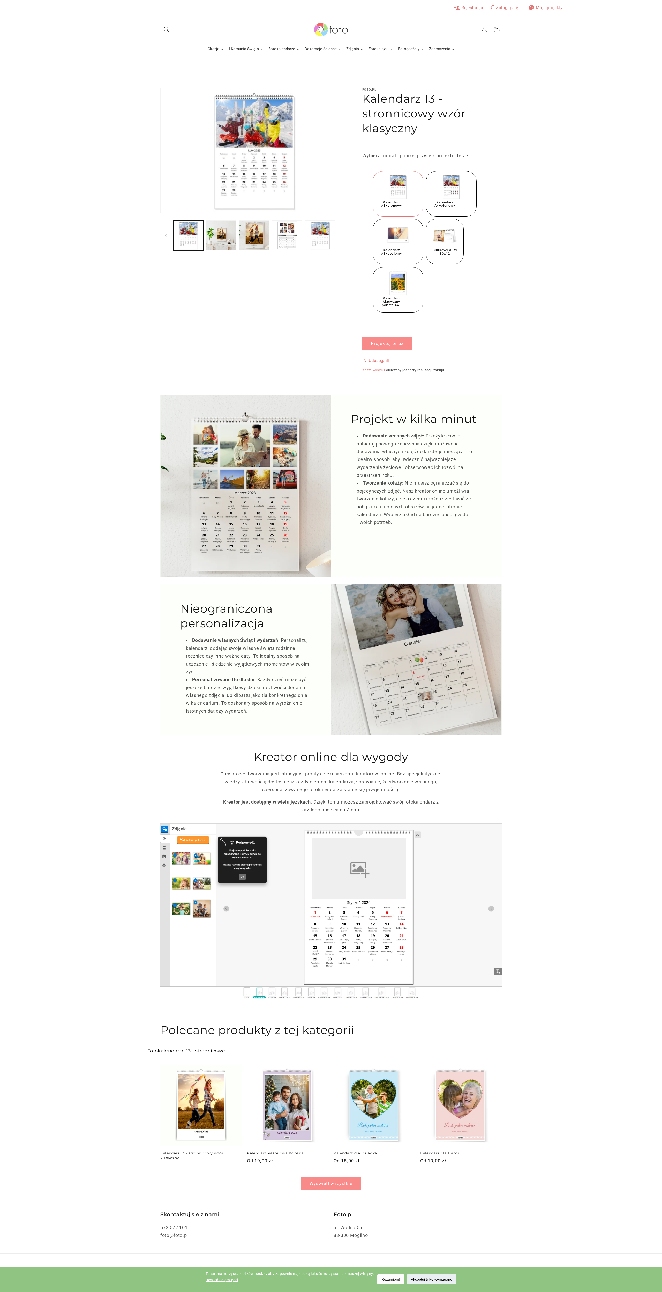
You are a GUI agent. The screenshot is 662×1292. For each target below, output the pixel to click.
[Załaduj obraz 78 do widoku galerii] (320, 235)
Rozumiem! (390, 1279)
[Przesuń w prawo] (342, 235)
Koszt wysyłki (373, 370)
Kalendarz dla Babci (439, 1153)
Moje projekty (545, 8)
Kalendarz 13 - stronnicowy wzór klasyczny (191, 1156)
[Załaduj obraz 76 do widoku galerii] (287, 235)
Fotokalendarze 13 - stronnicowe (186, 1050)
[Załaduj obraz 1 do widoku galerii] (188, 235)
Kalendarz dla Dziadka (355, 1153)
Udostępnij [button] (379, 360)
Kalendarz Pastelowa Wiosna (275, 1153)
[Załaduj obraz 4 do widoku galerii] (221, 235)
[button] (166, 29)
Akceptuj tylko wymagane (431, 1279)
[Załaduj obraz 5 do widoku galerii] (254, 235)
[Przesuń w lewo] (166, 235)
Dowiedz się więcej (222, 1280)
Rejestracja (468, 8)
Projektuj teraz (387, 343)
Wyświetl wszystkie (331, 1183)
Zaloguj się (503, 8)
